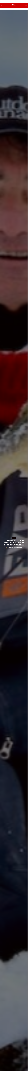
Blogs (14, 538)
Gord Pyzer (10, 547)
